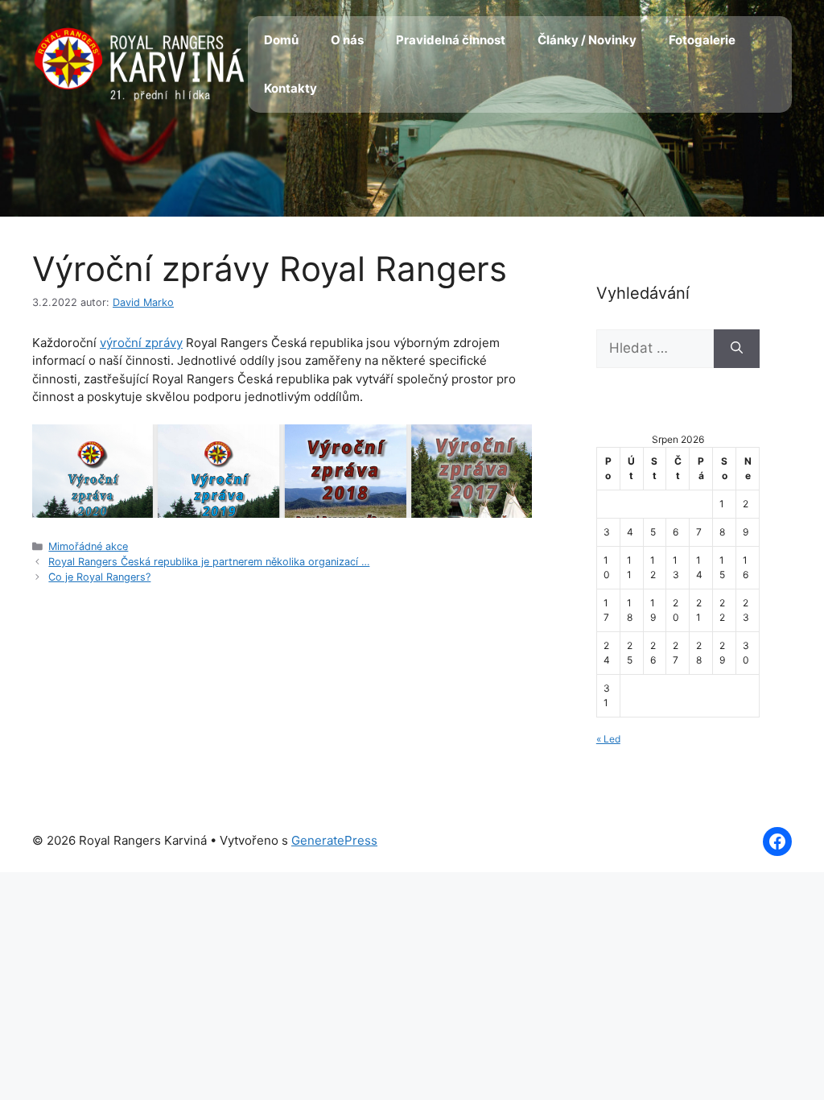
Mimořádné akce (88, 546)
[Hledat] (737, 348)
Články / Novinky (587, 40)
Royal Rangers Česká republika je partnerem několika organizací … (208, 562)
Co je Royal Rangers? (99, 577)
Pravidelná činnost (450, 40)
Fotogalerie (702, 40)
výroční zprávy (141, 342)
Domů (281, 40)
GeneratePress (334, 840)
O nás (347, 40)
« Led (608, 739)
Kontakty (290, 88)
